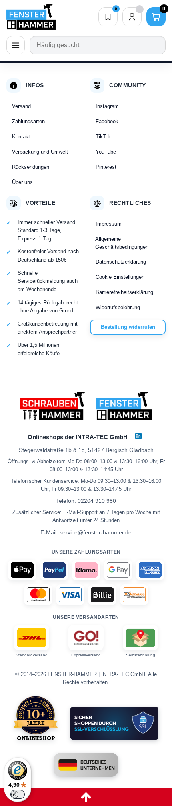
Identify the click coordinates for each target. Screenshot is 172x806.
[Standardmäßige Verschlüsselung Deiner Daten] (114, 723)
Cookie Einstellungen (120, 277)
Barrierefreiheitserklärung (124, 292)
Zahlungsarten (28, 121)
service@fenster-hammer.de (96, 532)
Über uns (22, 182)
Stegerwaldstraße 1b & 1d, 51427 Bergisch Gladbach (86, 450)
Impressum (109, 224)
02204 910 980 (97, 501)
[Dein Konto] (132, 16)
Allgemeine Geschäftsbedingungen (121, 243)
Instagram (107, 106)
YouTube (106, 152)
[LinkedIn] (138, 436)
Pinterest (106, 167)
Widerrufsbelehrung (118, 307)
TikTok (103, 137)
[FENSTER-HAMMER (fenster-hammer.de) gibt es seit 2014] (36, 718)
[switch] (17, 794)
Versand (21, 106)
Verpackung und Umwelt (40, 152)
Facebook (107, 121)
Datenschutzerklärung (121, 262)
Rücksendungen (30, 167)
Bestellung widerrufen (128, 327)
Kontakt (21, 137)
